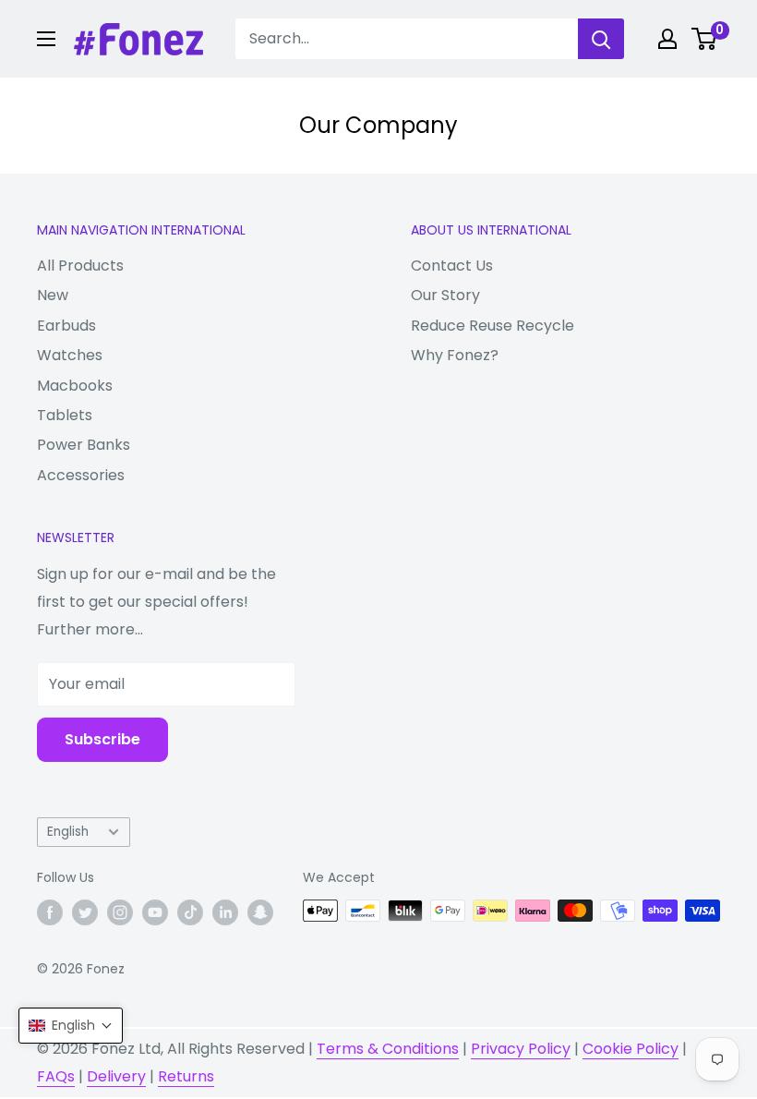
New (52, 295)
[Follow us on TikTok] (190, 912)
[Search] (601, 38)
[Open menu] (46, 38)
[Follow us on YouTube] (155, 912)
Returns (186, 1076)
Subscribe (102, 739)
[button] (70, 1025)
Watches (69, 355)
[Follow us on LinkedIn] (225, 912)
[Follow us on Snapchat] (260, 912)
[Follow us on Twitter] (85, 912)
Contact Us (452, 265)
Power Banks (83, 444)
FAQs (56, 1076)
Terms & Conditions (388, 1048)
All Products (80, 265)
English (68, 831)
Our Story (445, 295)
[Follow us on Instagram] (120, 912)
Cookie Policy (631, 1048)
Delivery (116, 1076)
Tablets (64, 415)
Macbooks (75, 385)
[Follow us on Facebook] (50, 912)
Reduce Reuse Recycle (492, 325)
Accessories (81, 475)
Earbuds (66, 325)
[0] (704, 39)
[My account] (667, 39)
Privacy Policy (521, 1048)
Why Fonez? (455, 355)
